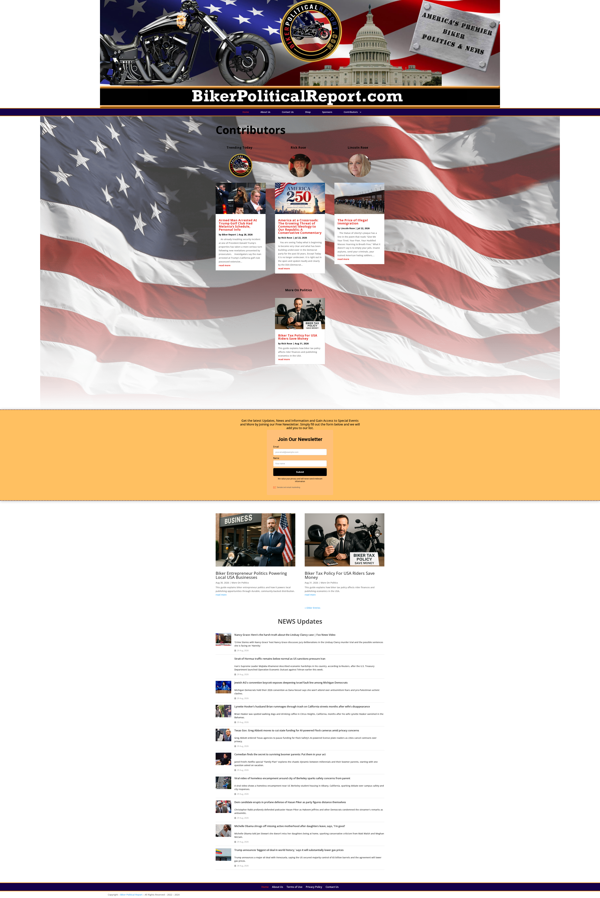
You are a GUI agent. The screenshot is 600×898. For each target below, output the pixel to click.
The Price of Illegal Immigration (353, 221)
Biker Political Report (131, 894)
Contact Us (288, 112)
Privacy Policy (314, 887)
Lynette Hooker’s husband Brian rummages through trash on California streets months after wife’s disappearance (302, 706)
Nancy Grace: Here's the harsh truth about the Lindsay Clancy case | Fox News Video (284, 634)
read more (224, 265)
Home (245, 112)
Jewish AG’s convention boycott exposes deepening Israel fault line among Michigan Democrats (291, 682)
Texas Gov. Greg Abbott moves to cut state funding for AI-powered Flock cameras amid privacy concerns (296, 730)
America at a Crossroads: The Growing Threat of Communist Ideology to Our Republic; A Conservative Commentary (299, 226)
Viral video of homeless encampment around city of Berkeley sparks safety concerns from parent (292, 778)
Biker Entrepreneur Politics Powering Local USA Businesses (251, 575)
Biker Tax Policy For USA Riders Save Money (297, 337)
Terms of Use (294, 887)
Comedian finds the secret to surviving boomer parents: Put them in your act (280, 754)
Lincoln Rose (348, 228)
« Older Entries (312, 607)
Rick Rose (286, 237)
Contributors (351, 112)
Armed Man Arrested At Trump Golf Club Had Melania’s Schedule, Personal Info (238, 225)
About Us (265, 112)
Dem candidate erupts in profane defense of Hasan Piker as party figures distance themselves (290, 802)
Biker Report (229, 234)
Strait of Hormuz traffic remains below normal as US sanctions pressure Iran (279, 658)
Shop (308, 112)
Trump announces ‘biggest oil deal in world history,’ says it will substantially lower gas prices (289, 850)
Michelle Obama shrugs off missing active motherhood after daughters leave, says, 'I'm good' (289, 826)
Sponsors (327, 112)
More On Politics (240, 582)
